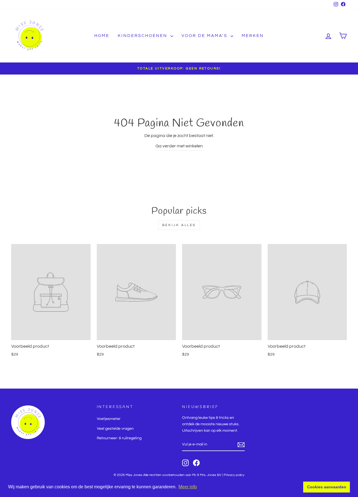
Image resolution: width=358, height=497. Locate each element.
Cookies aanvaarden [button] (326, 487)
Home (101, 36)
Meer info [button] (187, 486)
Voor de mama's (205, 36)
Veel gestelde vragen (115, 429)
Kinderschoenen (143, 36)
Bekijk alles (179, 225)
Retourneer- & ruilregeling (119, 438)
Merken (253, 36)
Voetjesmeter (109, 419)
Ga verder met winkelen (179, 146)
